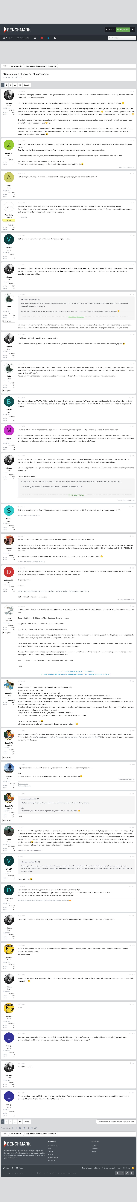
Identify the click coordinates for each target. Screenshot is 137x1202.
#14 (133, 536)
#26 (133, 975)
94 (20, 85)
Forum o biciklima (23, 784)
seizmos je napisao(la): (29, 299)
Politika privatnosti (108, 1168)
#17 (133, 681)
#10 (133, 397)
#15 (133, 568)
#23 (133, 886)
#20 (133, 794)
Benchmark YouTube (41, 38)
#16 (133, 606)
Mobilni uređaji (53, 1157)
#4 (134, 203)
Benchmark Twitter (48, 38)
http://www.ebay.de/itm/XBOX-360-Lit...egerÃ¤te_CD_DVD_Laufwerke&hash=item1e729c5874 (53, 591)
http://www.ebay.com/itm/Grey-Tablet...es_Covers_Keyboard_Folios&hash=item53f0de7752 (67, 737)
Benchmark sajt (35, 38)
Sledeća (27, 85)
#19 (133, 764)
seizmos (7, 77)
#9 (134, 364)
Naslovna (9, 38)
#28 (133, 1033)
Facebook (95, 1149)
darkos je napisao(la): (28, 799)
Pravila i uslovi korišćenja (91, 1168)
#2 (134, 141)
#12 (133, 456)
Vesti (49, 1149)
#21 (133, 827)
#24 (133, 916)
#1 (134, 91)
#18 (133, 731)
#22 (133, 857)
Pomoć (119, 1168)
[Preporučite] (131, 91)
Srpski (20, 1168)
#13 (133, 506)
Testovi (50, 1151)
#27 (133, 1004)
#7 (134, 294)
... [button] (15, 85)
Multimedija (52, 1160)
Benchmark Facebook (55, 38)
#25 (133, 945)
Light (7, 1168)
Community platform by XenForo (20, 1173)
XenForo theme (64, 1173)
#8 (134, 334)
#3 (134, 173)
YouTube (95, 1146)
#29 (133, 1063)
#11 (133, 426)
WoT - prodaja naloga (24, 786)
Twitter (94, 1151)
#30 (133, 1092)
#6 (134, 265)
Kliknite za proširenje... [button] (76, 317)
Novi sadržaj (24, 38)
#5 (134, 235)
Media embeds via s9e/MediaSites (47, 1173)
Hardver (50, 1155)
